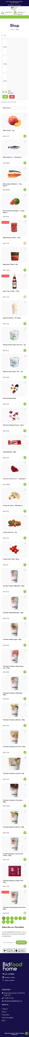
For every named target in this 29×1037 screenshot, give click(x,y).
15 (3, 922)
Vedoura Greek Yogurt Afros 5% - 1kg (14, 345)
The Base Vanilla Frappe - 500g (12, 639)
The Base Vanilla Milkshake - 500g (13, 612)
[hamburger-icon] (26, 16)
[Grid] (2, 35)
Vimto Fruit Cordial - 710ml (11, 291)
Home (12, 29)
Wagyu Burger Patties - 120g (11, 237)
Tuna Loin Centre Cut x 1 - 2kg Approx (14, 478)
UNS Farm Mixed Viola (9, 398)
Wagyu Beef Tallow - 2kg (10, 264)
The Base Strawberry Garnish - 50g (13, 773)
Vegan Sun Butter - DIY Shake (12, 318)
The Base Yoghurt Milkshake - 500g (13, 586)
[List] (5, 35)
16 (8, 922)
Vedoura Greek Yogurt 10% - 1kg (13, 371)
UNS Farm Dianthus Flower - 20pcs (13, 425)
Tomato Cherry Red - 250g (11, 559)
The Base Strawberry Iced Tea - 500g (14, 746)
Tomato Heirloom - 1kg (10, 532)
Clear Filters (11, 97)
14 (24, 918)
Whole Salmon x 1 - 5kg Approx (12, 157)
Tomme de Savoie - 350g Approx (12, 505)
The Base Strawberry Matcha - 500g (14, 720)
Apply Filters (5, 97)
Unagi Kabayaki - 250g (9, 452)
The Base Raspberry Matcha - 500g (13, 827)
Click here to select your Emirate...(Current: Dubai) (14, 2)
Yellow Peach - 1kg (8, 130)
